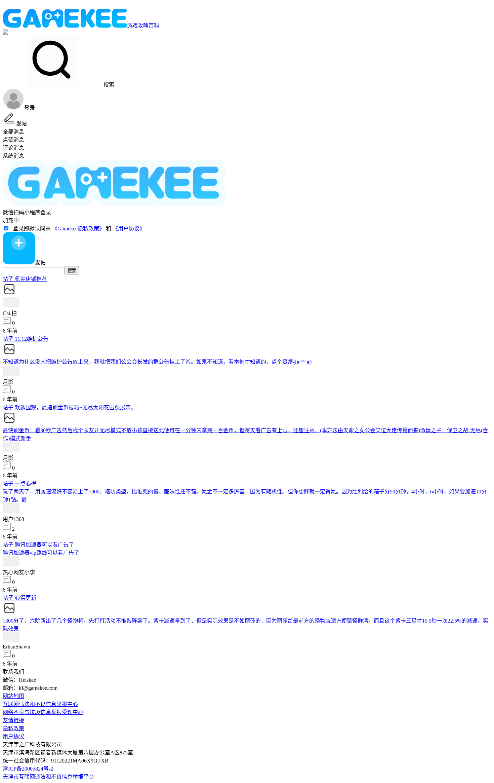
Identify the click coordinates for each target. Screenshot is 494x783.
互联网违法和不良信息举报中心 (40, 704)
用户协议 (13, 736)
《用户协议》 (129, 228)
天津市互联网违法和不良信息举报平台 (48, 777)
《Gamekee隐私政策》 (79, 228)
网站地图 (13, 696)
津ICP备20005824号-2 (28, 769)
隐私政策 (13, 728)
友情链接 (13, 720)
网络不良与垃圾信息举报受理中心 (43, 712)
